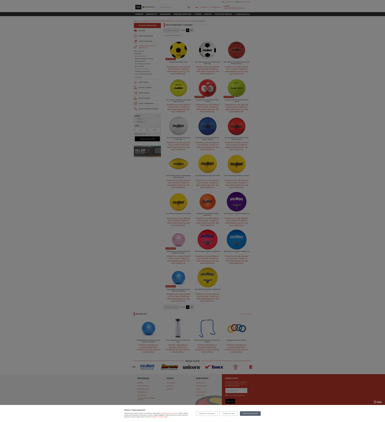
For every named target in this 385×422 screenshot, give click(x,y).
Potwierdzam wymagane (207, 413)
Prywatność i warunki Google (159, 417)
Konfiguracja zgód (229, 413)
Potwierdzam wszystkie (250, 413)
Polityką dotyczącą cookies (170, 413)
